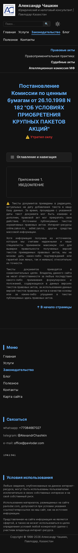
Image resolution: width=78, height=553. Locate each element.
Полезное (10, 40)
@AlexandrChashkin (32, 435)
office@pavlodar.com (29, 443)
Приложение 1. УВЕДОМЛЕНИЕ (31, 182)
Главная (9, 32)
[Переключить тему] (58, 24)
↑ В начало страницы (54, 307)
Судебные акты (63, 62)
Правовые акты (63, 50)
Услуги (23, 32)
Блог (66, 32)
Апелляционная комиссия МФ (52, 68)
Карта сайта (12, 397)
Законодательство (45, 32)
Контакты (27, 40)
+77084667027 (30, 428)
